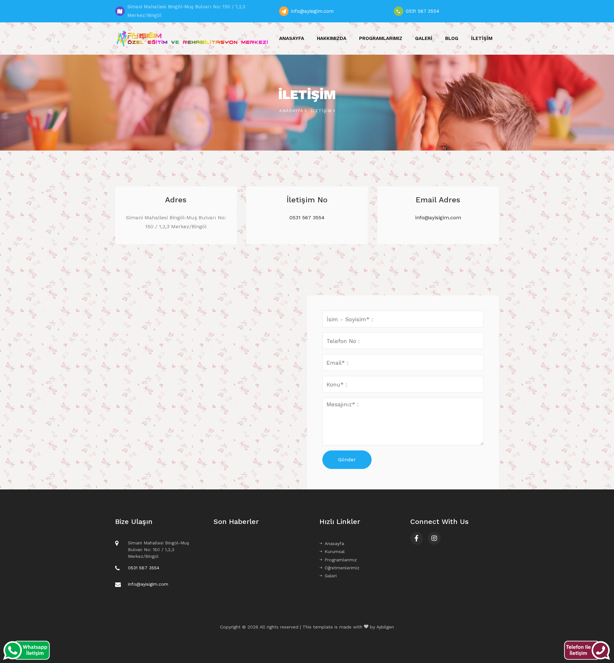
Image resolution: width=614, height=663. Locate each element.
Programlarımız (380, 38)
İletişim (481, 38)
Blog (451, 38)
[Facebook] (416, 538)
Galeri (423, 38)
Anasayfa (291, 38)
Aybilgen (385, 626)
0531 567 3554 (422, 11)
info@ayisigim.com (312, 11)
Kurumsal (335, 551)
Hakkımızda (331, 38)
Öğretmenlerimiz (342, 567)
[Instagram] (434, 538)
